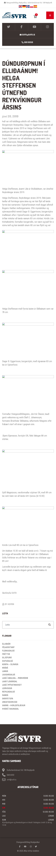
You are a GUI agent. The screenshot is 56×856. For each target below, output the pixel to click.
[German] (24, 6)
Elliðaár (6, 644)
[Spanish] (35, 6)
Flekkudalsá (8, 650)
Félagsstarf (8, 647)
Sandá (5, 695)
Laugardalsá (8, 674)
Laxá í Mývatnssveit (12, 685)
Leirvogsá (7, 688)
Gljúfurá (7, 657)
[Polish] (32, 6)
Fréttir (6, 654)
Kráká (5, 668)
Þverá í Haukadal (10, 709)
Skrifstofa (7, 698)
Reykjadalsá (8, 691)
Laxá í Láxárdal (9, 681)
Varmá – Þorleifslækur (13, 705)
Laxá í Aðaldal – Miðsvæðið (15, 678)
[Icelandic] (28, 6)
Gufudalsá (7, 661)
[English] (20, 6)
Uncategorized (9, 702)
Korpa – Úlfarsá (10, 664)
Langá (5, 671)
